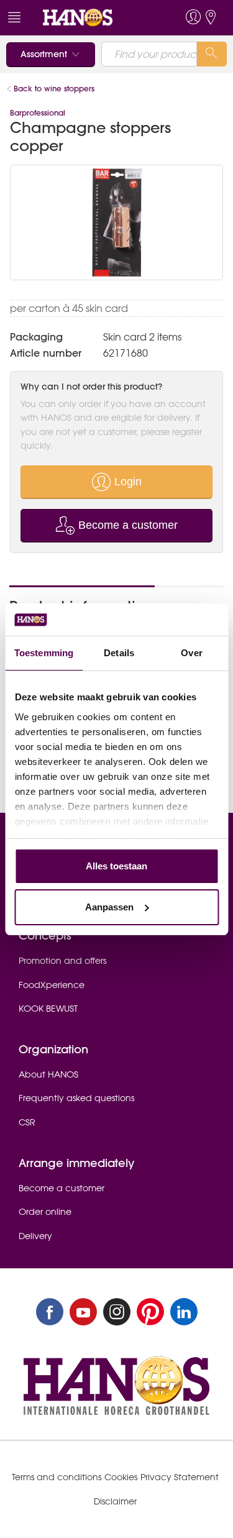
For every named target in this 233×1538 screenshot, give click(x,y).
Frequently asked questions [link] (76, 1098)
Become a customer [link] (61, 1188)
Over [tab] (191, 653)
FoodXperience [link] (52, 985)
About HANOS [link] (48, 1074)
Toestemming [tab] (43, 653)
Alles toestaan (116, 866)
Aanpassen (109, 907)
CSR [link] (27, 1122)
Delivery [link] (35, 1236)
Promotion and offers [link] (62, 960)
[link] (94, 17)
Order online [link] (45, 1212)
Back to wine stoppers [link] (54, 88)
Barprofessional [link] (37, 113)
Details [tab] (119, 653)
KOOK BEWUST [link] (48, 1008)
